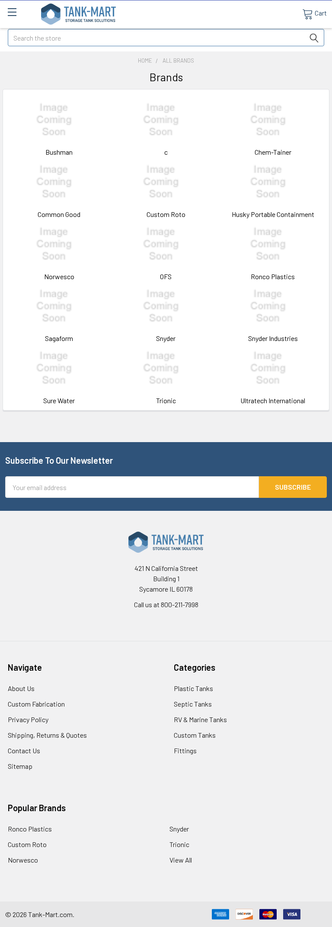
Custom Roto (166, 214)
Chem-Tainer (273, 152)
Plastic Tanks (193, 688)
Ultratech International (272, 400)
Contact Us (24, 750)
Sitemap (20, 766)
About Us (21, 688)
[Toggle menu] (12, 12)
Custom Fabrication (36, 704)
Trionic (166, 400)
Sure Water (59, 400)
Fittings (185, 750)
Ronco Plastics (273, 276)
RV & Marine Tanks (200, 719)
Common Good (59, 214)
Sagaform (59, 338)
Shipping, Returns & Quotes (47, 735)
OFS (166, 276)
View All (180, 860)
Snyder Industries (273, 338)
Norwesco (59, 276)
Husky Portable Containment (273, 214)
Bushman (59, 152)
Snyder (166, 338)
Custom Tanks (195, 735)
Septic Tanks (193, 704)
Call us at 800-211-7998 (166, 604)
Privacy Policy (28, 719)
